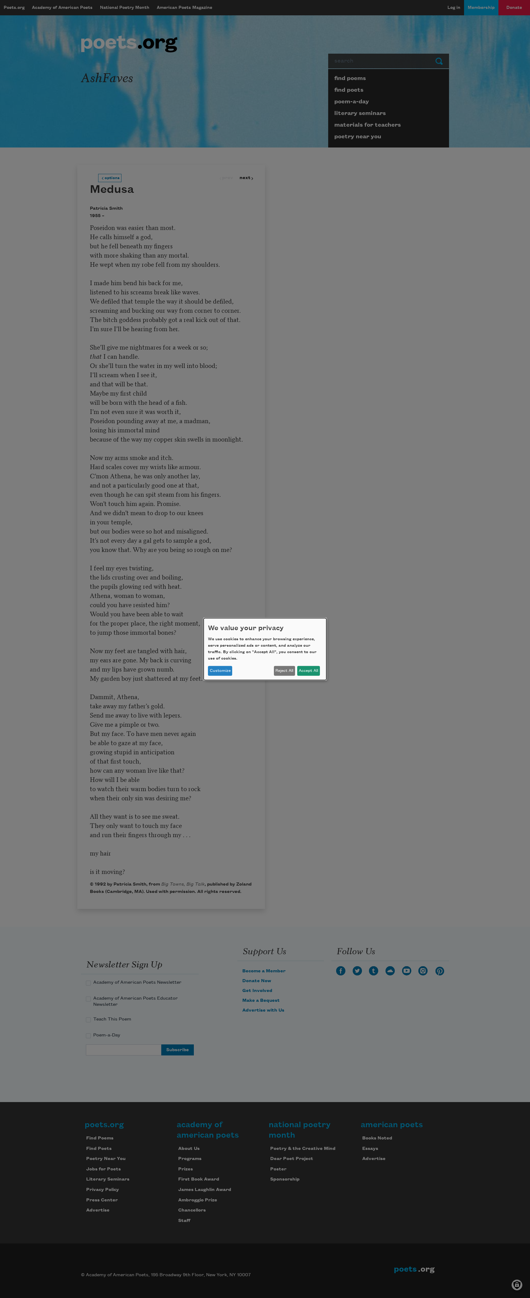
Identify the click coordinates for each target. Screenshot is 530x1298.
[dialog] (265, 649)
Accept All (308, 670)
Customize (220, 670)
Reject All (284, 670)
